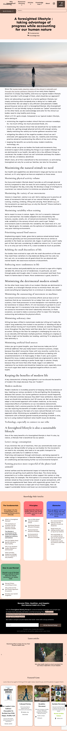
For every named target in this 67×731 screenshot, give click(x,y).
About (48, 3)
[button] (1, 654)
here (55, 202)
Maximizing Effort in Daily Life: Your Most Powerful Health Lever (18, 644)
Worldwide (25, 714)
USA (28, 712)
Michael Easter (8, 723)
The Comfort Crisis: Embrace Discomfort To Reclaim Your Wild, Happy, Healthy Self (8, 711)
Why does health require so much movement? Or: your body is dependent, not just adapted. (49, 664)
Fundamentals (34, 33)
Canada (24, 712)
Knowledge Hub (34, 35)
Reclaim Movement (58, 704)
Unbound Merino (25, 704)
